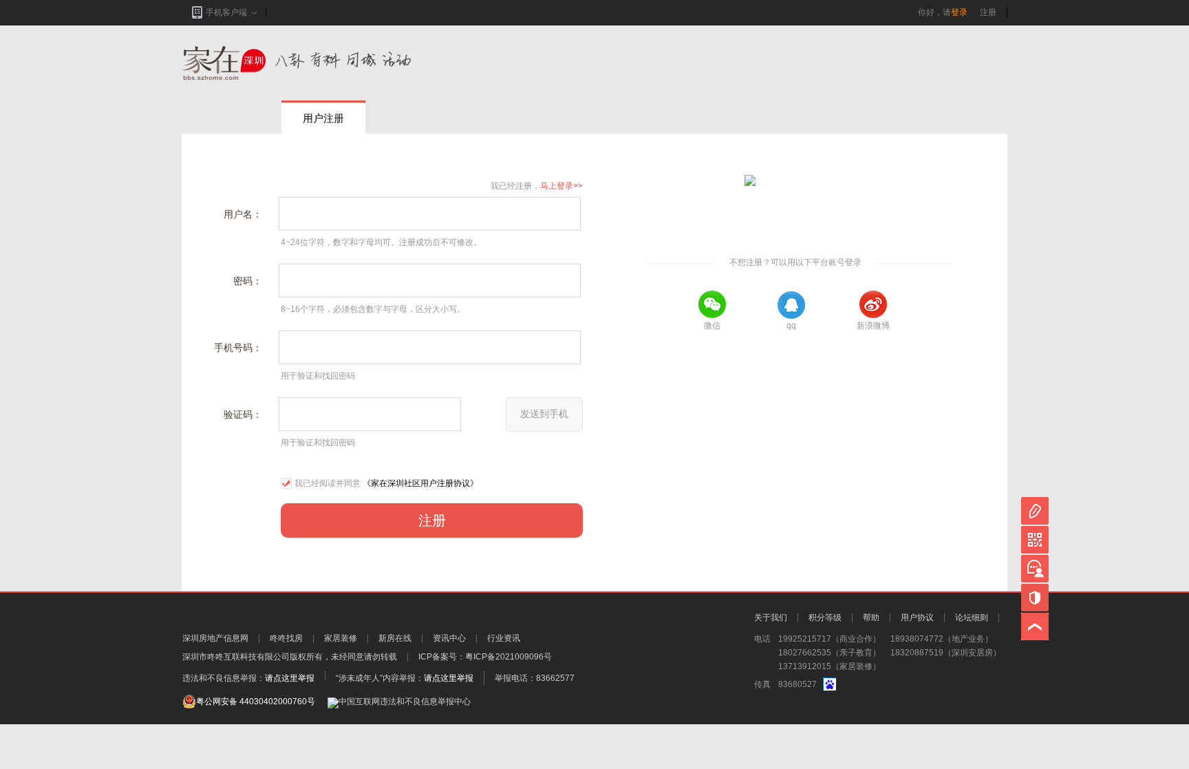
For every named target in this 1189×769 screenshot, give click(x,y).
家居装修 (340, 638)
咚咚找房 (286, 638)
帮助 (871, 617)
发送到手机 (544, 413)
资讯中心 (449, 638)
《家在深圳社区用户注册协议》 (420, 483)
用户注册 (323, 118)
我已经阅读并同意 (327, 483)
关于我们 (770, 617)
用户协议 (917, 617)
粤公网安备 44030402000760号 (255, 701)
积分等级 (825, 617)
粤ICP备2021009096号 (508, 657)
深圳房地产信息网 (215, 638)
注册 (988, 12)
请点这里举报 (289, 678)
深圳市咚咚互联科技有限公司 (236, 657)
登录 (959, 12)
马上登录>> (561, 186)
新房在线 (394, 638)
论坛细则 (971, 617)
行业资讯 (503, 638)
